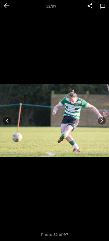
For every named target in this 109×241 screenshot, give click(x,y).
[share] (90, 6)
